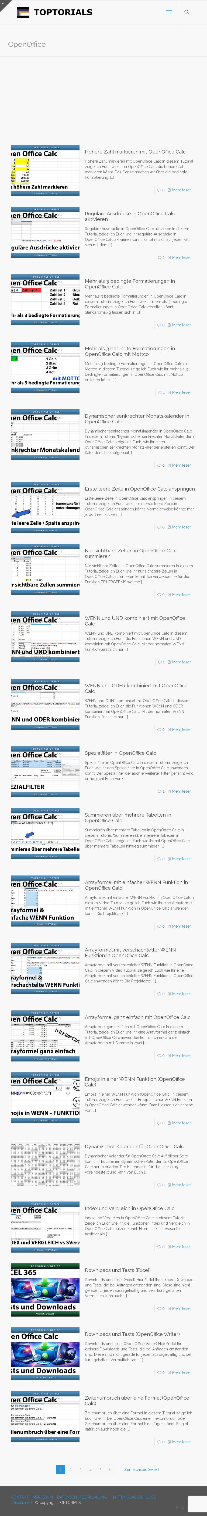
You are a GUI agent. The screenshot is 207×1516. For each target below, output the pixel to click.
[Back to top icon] (181, 1505)
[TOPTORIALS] (54, 12)
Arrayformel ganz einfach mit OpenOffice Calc (138, 1017)
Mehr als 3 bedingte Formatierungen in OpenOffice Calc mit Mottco (130, 351)
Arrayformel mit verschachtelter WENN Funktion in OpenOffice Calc (130, 952)
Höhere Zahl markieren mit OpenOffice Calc (135, 152)
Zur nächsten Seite (140, 1469)
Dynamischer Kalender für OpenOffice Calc (134, 1146)
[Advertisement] (103, 96)
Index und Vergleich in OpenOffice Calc (129, 1208)
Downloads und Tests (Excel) (118, 1270)
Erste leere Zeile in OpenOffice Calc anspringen (140, 489)
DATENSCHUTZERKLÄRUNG (82, 1497)
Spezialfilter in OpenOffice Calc (120, 753)
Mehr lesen (182, 190)
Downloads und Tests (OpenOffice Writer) (132, 1334)
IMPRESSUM (42, 1497)
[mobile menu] (169, 12)
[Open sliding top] (6, 6)
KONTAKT (20, 1497)
